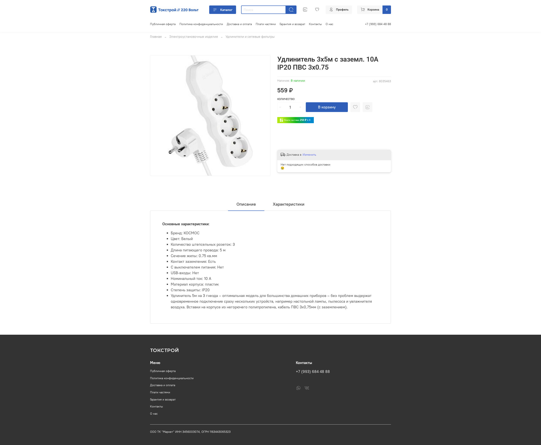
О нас (329, 24)
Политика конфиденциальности (201, 24)
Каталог (226, 10)
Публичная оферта (163, 24)
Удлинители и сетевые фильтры (250, 36)
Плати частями (266, 24)
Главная (156, 36)
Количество (286, 99)
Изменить (309, 154)
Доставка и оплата (239, 24)
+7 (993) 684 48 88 (378, 24)
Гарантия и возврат (292, 24)
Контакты (315, 24)
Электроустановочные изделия (193, 36)
